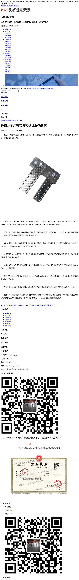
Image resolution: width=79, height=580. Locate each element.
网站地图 (17, 6)
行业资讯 (8, 61)
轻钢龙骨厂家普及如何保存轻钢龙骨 (42, 305)
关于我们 (4, 6)
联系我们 (10, 6)
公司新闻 (8, 65)
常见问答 (8, 63)
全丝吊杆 (8, 47)
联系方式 (8, 70)
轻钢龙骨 (8, 41)
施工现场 (8, 57)
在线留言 (8, 72)
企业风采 (8, 35)
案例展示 (8, 53)
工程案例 (8, 55)
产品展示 (8, 39)
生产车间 (8, 51)
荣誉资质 (8, 37)
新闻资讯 (8, 59)
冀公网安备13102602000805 (40, 444)
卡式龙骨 (8, 43)
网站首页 (8, 29)
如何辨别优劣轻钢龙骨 (15, 305)
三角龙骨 (8, 45)
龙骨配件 (8, 49)
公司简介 (8, 33)
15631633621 (9, 510)
